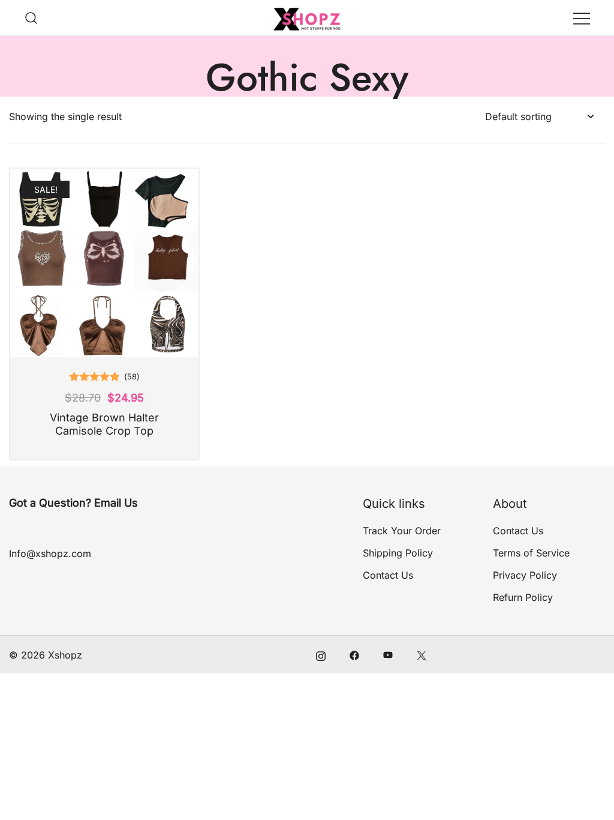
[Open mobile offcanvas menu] (581, 18)
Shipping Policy (398, 553)
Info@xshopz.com (50, 553)
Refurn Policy (523, 597)
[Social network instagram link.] (321, 655)
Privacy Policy (525, 575)
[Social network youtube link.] (388, 655)
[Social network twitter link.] (421, 655)
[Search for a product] (31, 18)
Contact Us (388, 575)
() (132, 376)
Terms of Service (531, 553)
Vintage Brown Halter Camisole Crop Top (104, 424)
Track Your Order (402, 531)
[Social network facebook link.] (354, 655)
